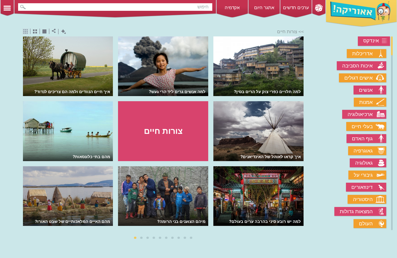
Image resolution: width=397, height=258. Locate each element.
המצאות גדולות (356, 211)
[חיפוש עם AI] (62, 31)
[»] (300, 133)
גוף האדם (362, 138)
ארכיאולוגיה (360, 114)
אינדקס (371, 40)
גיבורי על (363, 175)
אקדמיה (232, 7)
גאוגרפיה (363, 151)
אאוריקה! (361, 13)
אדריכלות (362, 53)
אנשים (366, 90)
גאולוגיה (364, 163)
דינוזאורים (362, 187)
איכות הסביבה (357, 66)
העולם (366, 223)
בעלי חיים (362, 126)
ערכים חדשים (296, 7)
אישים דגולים (358, 78)
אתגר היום (264, 7)
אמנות (366, 102)
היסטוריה (363, 199)
